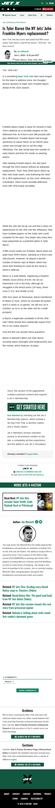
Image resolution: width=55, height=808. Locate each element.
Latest (22, 15)
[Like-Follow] (14, 9)
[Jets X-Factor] (11, 3)
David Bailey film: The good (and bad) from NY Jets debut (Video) (27, 597)
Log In (38, 9)
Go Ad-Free (48, 9)
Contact (16, 793)
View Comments (27, 690)
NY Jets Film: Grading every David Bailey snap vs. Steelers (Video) (25, 588)
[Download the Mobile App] (3, 9)
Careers (26, 793)
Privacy (47, 793)
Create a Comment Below (28, 472)
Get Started (13, 415)
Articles (11, 22)
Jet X (5, 22)
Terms (15, 798)
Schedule (49, 15)
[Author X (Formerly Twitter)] (36, 521)
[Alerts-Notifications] (9, 9)
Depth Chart (32, 15)
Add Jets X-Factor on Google (29, 475)
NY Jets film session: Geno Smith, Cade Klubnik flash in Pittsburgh (18, 501)
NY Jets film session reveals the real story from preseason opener (27, 606)
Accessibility (37, 798)
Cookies (24, 798)
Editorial (37, 793)
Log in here (32, 454)
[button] (4, 9)
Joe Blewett (23, 51)
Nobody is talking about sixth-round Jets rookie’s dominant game (26, 614)
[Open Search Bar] (42, 3)
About (6, 793)
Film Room (21, 22)
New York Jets (26, 76)
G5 (41, 15)
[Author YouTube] (40, 521)
